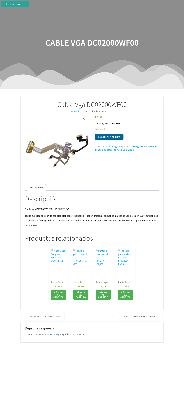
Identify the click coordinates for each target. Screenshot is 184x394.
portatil (118, 149)
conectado (52, 334)
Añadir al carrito (109, 136)
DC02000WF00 (149, 146)
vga (125, 149)
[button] (84, 119)
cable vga (135, 146)
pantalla (108, 149)
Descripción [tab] (36, 187)
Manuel (75, 111)
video (131, 149)
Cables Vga (112, 146)
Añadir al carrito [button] (58, 294)
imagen (99, 149)
